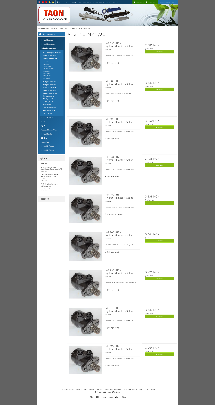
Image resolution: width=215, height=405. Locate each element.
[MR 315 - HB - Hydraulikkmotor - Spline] (85, 324)
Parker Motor (47, 104)
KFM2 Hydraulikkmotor (50, 102)
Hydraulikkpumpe (47, 40)
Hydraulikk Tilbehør (47, 150)
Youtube (109, 392)
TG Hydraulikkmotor (49, 107)
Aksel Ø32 (46, 64)
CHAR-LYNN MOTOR (50, 93)
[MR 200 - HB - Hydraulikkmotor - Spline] (85, 248)
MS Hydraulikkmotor (49, 82)
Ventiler (43, 122)
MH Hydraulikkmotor (49, 85)
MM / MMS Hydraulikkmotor (52, 52)
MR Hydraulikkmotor (50, 58)
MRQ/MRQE (46, 71)
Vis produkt (159, 51)
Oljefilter (44, 126)
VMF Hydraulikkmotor (50, 99)
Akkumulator (45, 142)
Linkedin (117, 392)
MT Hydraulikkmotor (49, 87)
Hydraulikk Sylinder (47, 118)
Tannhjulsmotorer (48, 96)
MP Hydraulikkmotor (49, 55)
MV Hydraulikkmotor (49, 90)
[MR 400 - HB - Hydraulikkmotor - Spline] (85, 361)
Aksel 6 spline (47, 66)
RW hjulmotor (47, 75)
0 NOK (168, 2)
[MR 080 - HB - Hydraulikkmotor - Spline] (85, 97)
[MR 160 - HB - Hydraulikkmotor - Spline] (85, 210)
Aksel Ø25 (46, 62)
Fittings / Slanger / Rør (49, 130)
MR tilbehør (46, 78)
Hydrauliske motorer (48, 48)
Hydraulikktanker (47, 134)
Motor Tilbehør (47, 113)
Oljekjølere (44, 138)
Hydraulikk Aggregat (48, 44)
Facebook (100, 392)
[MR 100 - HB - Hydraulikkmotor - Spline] (85, 135)
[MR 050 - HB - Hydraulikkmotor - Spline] (85, 59)
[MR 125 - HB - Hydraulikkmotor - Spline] (85, 172)
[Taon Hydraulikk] (57, 15)
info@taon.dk (140, 2)
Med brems (46, 73)
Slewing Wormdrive (49, 110)
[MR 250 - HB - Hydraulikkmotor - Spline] (85, 286)
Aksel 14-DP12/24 (48, 69)
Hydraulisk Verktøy (47, 146)
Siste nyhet (43, 164)
